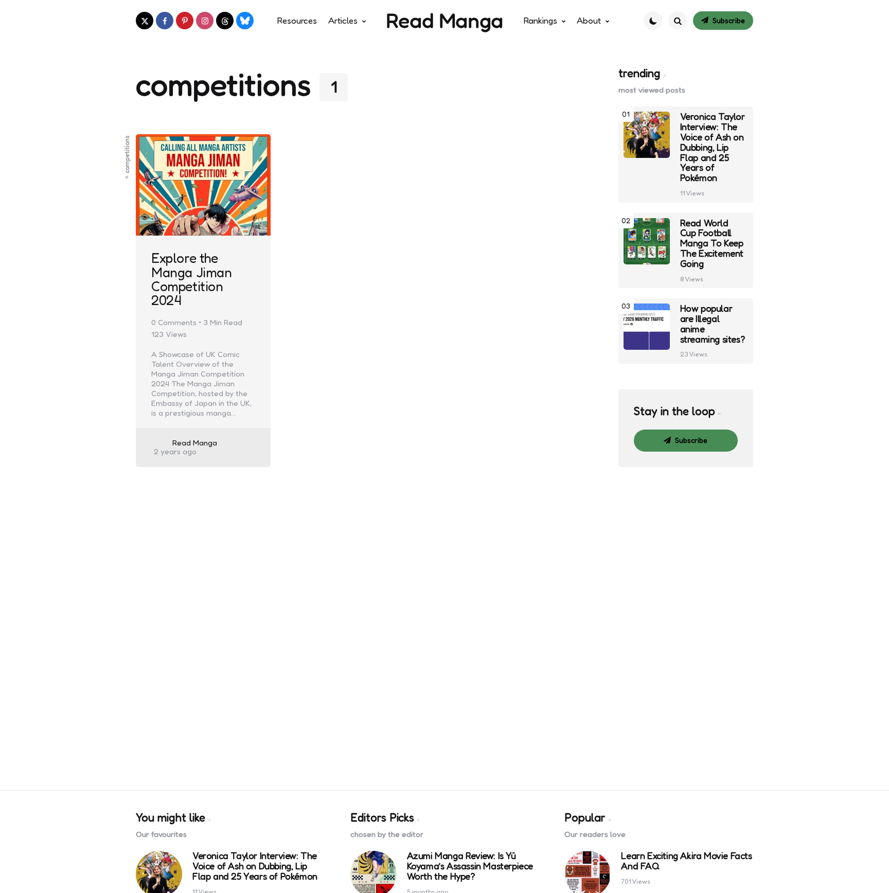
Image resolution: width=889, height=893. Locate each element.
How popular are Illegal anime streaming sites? (712, 323)
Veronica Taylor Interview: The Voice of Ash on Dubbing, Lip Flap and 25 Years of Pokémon (712, 147)
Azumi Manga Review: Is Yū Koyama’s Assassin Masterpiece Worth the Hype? (470, 866)
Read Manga (444, 20)
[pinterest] (184, 20)
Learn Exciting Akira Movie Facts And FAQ (686, 861)
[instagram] (205, 20)
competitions (127, 154)
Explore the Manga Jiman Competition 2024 (191, 279)
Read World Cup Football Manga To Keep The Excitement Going (711, 243)
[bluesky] (245, 20)
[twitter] (144, 20)
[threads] (225, 20)
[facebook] (164, 20)
